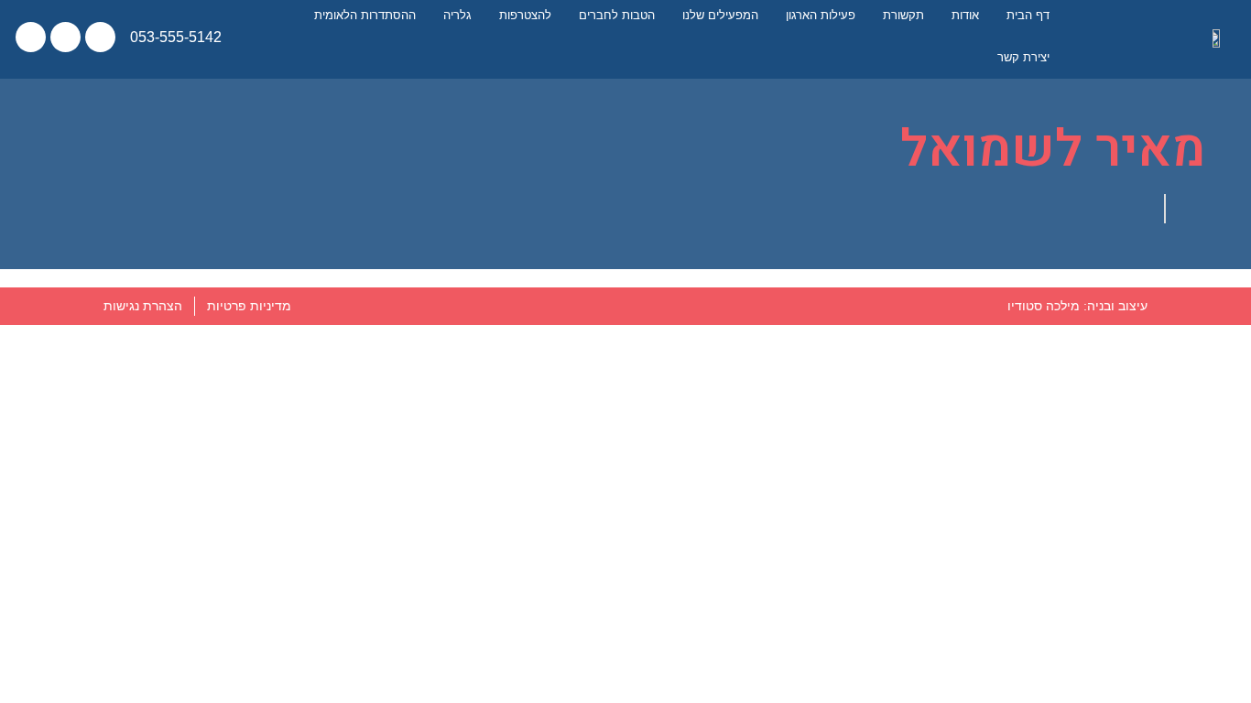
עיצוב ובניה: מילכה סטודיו (1077, 305)
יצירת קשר (1023, 57)
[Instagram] (65, 37)
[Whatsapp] (31, 37)
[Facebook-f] (100, 37)
